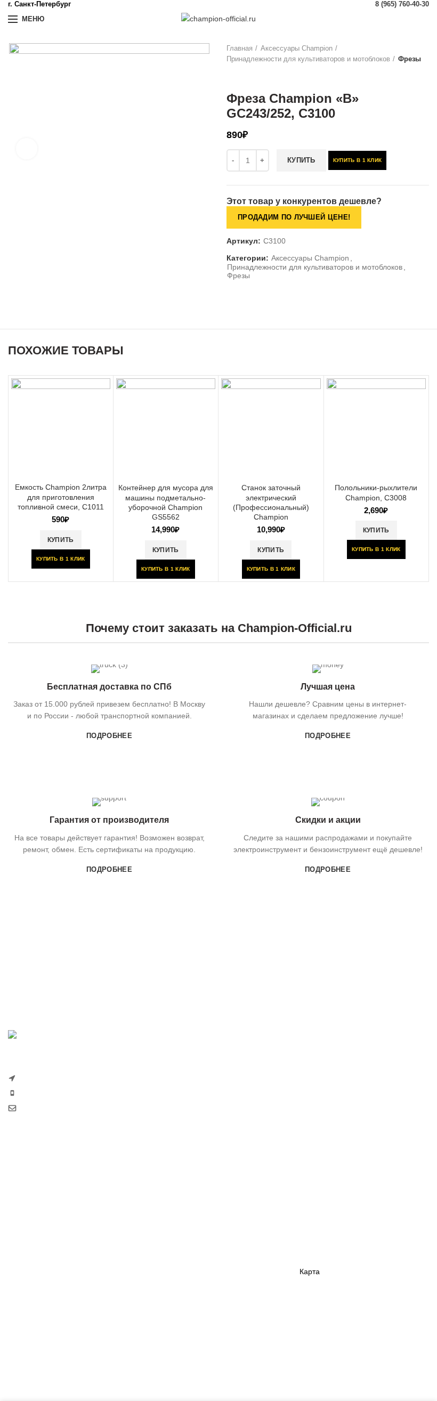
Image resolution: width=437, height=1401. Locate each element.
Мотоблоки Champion (45, 1179)
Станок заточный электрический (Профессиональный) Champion (271, 502)
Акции (310, 1234)
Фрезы (409, 59)
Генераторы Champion (192, 1191)
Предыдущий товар (231, 75)
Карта (310, 1271)
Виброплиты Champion (193, 1265)
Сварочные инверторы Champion (211, 1302)
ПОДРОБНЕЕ (109, 736)
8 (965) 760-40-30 (402, 4)
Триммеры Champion (45, 1234)
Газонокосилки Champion (52, 1198)
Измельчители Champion (51, 1345)
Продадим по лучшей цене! (294, 217)
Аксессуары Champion (297, 48)
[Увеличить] (26, 148)
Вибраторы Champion (191, 1246)
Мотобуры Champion (189, 1283)
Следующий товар (253, 75)
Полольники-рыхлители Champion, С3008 (376, 492)
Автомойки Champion (45, 1308)
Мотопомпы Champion (192, 1209)
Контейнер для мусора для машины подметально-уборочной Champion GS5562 (165, 502)
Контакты (315, 1253)
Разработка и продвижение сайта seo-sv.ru (83, 1130)
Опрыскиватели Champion (54, 1290)
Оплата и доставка (332, 1179)
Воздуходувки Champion (50, 1327)
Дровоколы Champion (45, 1271)
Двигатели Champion (189, 1228)
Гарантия (316, 1198)
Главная (239, 48)
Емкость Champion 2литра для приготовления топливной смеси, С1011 (61, 497)
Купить (301, 160)
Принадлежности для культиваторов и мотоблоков (308, 59)
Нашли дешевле (328, 1216)
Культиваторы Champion (50, 1216)
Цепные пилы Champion (50, 1253)
